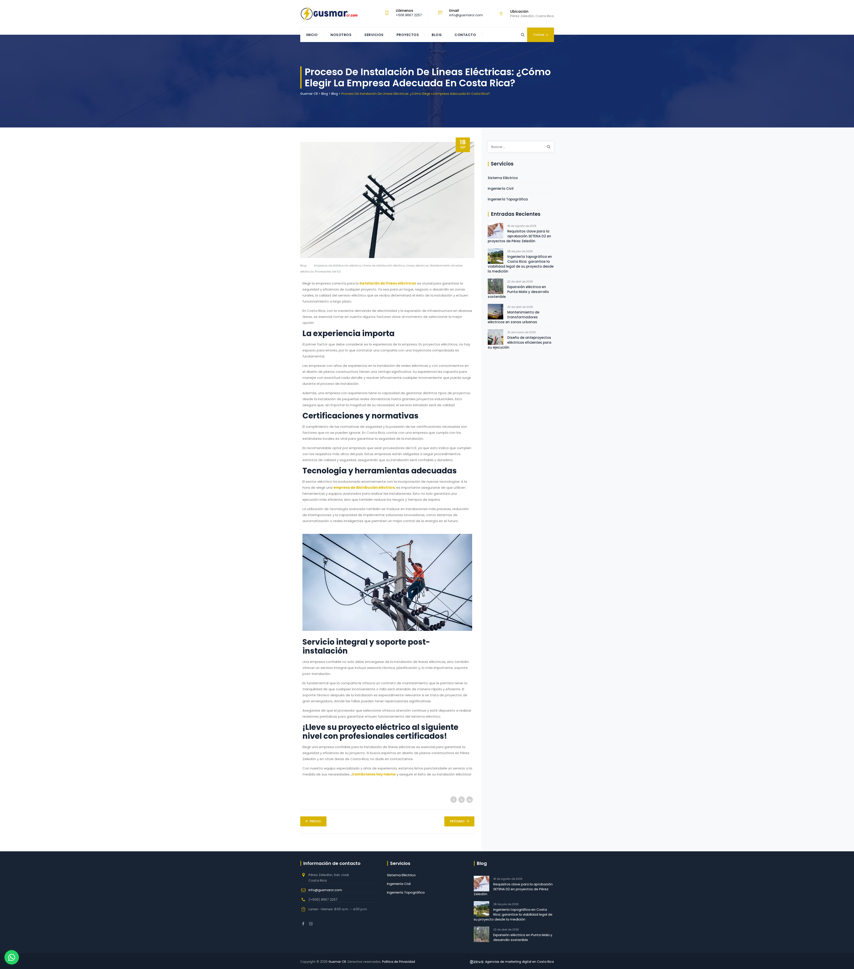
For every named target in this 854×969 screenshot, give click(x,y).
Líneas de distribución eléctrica (383, 265)
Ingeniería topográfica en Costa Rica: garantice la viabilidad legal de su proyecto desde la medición (521, 264)
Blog (437, 34)
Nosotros (340, 34)
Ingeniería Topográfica (508, 199)
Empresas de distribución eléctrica (337, 265)
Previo (315, 821)
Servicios (374, 34)
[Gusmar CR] (329, 14)
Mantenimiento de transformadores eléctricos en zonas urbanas (513, 317)
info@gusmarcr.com (325, 890)
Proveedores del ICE (328, 271)
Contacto (465, 34)
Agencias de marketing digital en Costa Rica (519, 961)
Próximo (457, 821)
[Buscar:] (521, 146)
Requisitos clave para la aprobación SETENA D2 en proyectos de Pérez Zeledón (519, 236)
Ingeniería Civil (501, 188)
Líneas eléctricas (417, 265)
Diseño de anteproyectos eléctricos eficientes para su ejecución (519, 342)
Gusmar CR (337, 961)
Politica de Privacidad (398, 961)
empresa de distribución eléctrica (364, 487)
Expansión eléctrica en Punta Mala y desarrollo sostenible (518, 292)
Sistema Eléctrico (503, 178)
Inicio (312, 34)
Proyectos (408, 34)
